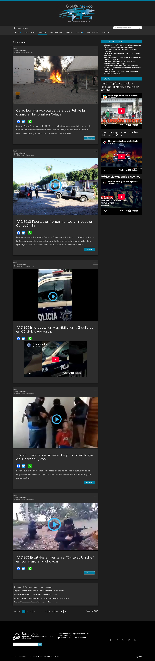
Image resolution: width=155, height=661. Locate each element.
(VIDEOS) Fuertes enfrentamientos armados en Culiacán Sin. (54, 223)
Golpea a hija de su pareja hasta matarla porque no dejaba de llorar (36, 602)
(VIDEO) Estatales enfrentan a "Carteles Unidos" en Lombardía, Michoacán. (55, 559)
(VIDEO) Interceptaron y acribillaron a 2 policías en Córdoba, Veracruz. (54, 329)
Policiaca (23, 51)
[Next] (61, 611)
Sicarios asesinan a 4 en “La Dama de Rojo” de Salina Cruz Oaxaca (35, 594)
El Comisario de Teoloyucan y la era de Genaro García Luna (33, 587)
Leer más (90, 138)
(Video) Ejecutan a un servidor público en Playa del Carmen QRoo (54, 457)
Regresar (138, 657)
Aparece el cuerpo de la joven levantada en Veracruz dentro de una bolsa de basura (41, 598)
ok (40, 644)
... (38, 611)
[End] (66, 611)
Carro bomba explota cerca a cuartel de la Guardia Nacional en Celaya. (50, 112)
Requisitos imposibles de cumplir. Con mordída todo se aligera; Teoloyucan (39, 591)
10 (57, 611)
